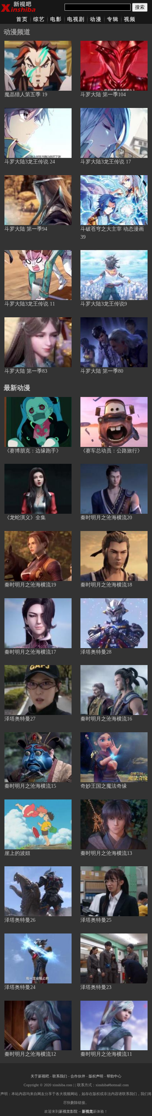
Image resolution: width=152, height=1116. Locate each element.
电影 (56, 19)
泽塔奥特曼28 (95, 652)
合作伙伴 (77, 1076)
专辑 (113, 19)
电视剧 (76, 19)
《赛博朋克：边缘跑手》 (32, 451)
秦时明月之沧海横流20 (106, 517)
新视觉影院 (68, 1111)
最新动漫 (17, 387)
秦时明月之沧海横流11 (106, 1054)
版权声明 (96, 1076)
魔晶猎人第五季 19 (25, 94)
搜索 (140, 7)
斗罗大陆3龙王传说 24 (29, 162)
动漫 (96, 19)
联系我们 (59, 1076)
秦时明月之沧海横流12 (30, 1054)
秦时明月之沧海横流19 (30, 585)
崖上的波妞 (17, 853)
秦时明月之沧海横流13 (106, 853)
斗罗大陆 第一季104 (103, 94)
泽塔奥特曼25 (95, 920)
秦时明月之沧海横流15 (30, 786)
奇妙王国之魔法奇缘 (103, 786)
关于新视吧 (40, 1076)
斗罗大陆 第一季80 (101, 371)
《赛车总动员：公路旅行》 (111, 451)
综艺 (39, 19)
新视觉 (87, 1111)
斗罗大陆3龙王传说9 (103, 304)
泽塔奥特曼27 (19, 719)
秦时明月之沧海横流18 (106, 585)
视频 (130, 19)
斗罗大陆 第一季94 (25, 229)
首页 (22, 19)
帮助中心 (114, 1076)
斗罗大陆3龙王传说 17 (105, 162)
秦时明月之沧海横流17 (30, 652)
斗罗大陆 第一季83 (25, 371)
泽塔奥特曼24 (19, 987)
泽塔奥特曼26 (19, 920)
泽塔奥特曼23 (95, 987)
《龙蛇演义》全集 (25, 517)
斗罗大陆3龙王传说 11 (29, 304)
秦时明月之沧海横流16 (106, 719)
